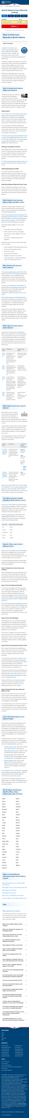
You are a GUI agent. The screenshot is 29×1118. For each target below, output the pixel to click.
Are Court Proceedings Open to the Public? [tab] (12, 954)
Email (17, 15)
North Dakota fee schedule (13, 675)
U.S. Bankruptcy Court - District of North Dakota (4, 474)
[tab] (14, 43)
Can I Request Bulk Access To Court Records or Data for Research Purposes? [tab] (13, 1019)
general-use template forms (16, 603)
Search (13, 26)
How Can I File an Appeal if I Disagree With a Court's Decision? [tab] (12, 949)
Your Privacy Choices (6, 1065)
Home (2, 1033)
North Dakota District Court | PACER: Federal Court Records (13, 884)
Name (4, 15)
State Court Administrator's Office (12, 272)
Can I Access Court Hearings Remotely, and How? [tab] (13, 970)
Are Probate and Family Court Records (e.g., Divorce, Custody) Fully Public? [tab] (13, 1007)
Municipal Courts (3, 394)
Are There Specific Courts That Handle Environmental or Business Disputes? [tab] (13, 975)
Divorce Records (5, 1050)
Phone (11, 15)
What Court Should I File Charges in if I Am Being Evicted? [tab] (13, 930)
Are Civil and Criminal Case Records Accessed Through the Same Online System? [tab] (12, 996)
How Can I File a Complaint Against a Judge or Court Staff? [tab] (12, 965)
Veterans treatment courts (10, 760)
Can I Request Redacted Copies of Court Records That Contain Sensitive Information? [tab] (13, 1013)
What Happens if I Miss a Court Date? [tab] (13, 945)
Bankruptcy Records (6, 1047)
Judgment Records (5, 1056)
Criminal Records (5, 1049)
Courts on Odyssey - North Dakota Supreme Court (14, 898)
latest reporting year (9, 514)
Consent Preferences (6, 1115)
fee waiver (22, 680)
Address (24, 15)
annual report (6, 506)
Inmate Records (18, 1045)
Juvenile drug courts (9, 754)
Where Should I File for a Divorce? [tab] (11, 911)
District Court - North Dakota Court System (12, 895)
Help (2, 1039)
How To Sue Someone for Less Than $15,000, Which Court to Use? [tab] (12, 935)
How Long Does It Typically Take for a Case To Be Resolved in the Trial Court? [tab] (13, 960)
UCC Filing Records (19, 1054)
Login (2, 1034)
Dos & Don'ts (4, 1068)
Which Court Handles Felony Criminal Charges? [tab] (12, 924)
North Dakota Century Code (17, 287)
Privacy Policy (4, 1063)
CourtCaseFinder (10, 49)
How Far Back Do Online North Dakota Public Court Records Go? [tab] (13, 990)
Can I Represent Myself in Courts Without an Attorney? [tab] (11, 940)
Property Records (19, 1052)
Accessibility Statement (6, 1070)
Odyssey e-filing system (20, 660)
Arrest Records (4, 1045)
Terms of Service (5, 1061)
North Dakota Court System (9, 893)
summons (23, 588)
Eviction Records (5, 1054)
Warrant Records (19, 1056)
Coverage (3, 1038)
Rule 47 (13, 220)
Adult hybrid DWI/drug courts (11, 750)
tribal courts (19, 778)
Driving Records (5, 1052)
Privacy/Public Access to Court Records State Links (14, 887)
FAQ (2, 1036)
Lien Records (18, 1047)
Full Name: (4, 19)
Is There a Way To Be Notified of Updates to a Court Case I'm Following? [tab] (13, 1002)
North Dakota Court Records (9, 890)
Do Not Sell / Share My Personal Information (11, 1066)
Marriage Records (19, 1049)
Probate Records (19, 1050)
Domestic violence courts (10, 746)
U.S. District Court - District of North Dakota (4, 451)
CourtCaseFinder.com (6, 2)
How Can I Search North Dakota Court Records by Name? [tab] (13, 984)
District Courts (3, 378)
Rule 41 (7, 220)
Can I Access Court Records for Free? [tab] (12, 980)
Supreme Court (3, 355)
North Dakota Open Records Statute (15, 215)
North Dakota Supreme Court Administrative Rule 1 (13, 297)
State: (20, 19)
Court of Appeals (3, 367)
